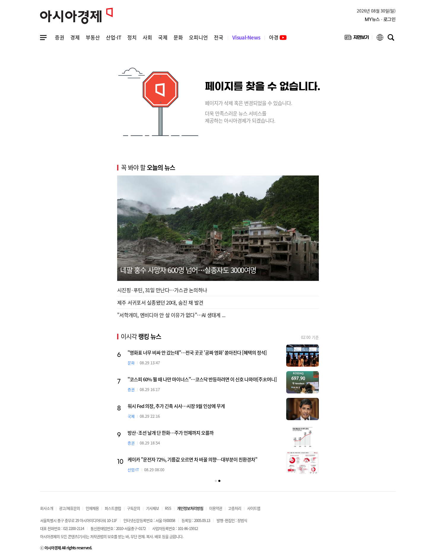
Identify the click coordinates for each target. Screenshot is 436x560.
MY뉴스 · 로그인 (380, 19)
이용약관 (215, 508)
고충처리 (234, 508)
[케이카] (302, 462)
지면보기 (357, 38)
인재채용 (92, 508)
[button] (216, 481)
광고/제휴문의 (69, 508)
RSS (168, 508)
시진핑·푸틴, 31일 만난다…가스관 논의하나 (162, 290)
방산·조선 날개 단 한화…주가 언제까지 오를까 (171, 432)
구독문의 (133, 508)
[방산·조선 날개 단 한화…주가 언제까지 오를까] (302, 436)
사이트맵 (253, 508)
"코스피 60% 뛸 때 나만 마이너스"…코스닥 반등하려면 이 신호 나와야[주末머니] (202, 379)
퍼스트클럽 (113, 508)
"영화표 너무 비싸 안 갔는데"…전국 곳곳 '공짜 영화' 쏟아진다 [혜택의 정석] (197, 352)
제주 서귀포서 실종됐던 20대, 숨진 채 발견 (160, 302)
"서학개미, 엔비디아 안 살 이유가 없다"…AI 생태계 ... (171, 315)
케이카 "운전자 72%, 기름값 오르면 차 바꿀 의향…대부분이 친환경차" (192, 459)
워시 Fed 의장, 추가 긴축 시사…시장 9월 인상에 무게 (176, 405)
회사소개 (46, 508)
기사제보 (152, 508)
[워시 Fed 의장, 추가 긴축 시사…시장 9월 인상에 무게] (302, 409)
